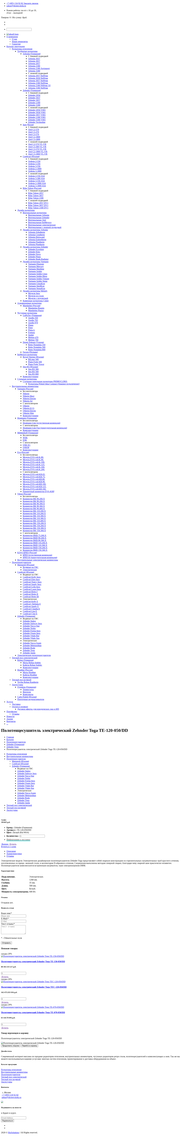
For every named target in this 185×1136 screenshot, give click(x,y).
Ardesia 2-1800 (34, 169)
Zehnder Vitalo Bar (31, 636)
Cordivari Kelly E (30, 601)
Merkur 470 (33, 337)
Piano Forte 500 (35, 362)
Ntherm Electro (29, 398)
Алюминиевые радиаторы (29, 303)
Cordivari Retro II (30, 594)
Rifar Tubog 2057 (35, 193)
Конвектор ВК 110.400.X (34, 521)
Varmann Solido (35, 271)
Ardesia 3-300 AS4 (36, 178)
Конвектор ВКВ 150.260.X (35, 548)
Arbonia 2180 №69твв (38, 83)
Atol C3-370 (33, 132)
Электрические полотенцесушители (34, 655)
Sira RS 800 (33, 374)
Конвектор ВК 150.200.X (34, 523)
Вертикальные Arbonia (38, 215)
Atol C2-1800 (34, 137)
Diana (30, 325)
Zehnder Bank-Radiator (38, 259)
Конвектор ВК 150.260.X (34, 526)
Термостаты (28, 689)
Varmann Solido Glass (37, 274)
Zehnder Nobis (29, 628)
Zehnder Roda (29, 648)
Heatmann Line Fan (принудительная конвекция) (45, 428)
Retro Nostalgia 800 (36, 349)
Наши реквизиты (20, 41)
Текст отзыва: (8, 924)
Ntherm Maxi (28, 396)
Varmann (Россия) (25, 389)
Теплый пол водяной (21, 680)
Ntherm (26, 393)
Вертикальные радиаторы (35, 213)
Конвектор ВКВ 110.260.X (35, 543)
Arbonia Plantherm (36, 244)
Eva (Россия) (23, 452)
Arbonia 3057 (34, 61)
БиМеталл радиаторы (27, 354)
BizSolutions (13, 1132)
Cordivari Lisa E (30, 611)
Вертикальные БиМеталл (39, 222)
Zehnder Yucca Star (31, 626)
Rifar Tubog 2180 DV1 (38, 208)
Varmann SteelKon (36, 286)
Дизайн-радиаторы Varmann (35, 261)
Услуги (10, 702)
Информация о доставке (18, 839)
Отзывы (15, 714)
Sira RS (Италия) (30, 367)
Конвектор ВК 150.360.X (34, 530)
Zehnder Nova (34, 254)
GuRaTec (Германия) (32, 315)
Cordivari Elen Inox (31, 579)
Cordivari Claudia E (31, 609)
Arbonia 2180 (34, 66)
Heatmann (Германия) (27, 418)
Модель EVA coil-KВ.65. (34, 474)
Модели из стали (36, 296)
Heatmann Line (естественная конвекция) (41, 423)
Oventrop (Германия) (26, 687)
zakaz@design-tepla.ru (16, 6)
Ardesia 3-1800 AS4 (37, 186)
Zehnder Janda (29, 653)
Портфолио (12, 711)
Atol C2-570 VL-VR (37, 144)
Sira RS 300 (33, 369)
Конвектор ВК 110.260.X (34, 513)
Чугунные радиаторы (27, 313)
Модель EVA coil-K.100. (34, 462)
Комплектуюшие (30, 667)
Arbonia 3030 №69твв (38, 78)
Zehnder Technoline (36, 122)
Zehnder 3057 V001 (37, 115)
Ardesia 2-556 (34, 161)
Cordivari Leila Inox (31, 587)
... (7, 724)
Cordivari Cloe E (30, 614)
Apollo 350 (33, 318)
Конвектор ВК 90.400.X (34, 508)
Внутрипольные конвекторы (25, 386)
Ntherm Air (28, 401)
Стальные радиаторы (27, 379)
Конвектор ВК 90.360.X (34, 506)
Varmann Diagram (36, 264)
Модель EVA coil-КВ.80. (34, 479)
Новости (10, 716)
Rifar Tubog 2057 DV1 (38, 203)
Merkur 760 (33, 340)
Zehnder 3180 (34, 105)
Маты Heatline (29, 672)
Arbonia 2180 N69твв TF (39, 85)
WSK (25, 437)
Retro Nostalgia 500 (36, 347)
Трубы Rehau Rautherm (27, 682)
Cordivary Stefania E (32, 604)
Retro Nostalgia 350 (36, 345)
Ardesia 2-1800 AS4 (37, 183)
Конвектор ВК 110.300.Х (34, 516)
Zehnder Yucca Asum (32, 643)
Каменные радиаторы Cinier (36, 301)
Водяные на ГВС (30, 567)
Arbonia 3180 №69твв (38, 88)
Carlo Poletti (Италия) (27, 697)
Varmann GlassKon (36, 283)
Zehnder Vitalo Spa (31, 638)
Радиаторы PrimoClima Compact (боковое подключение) (53, 384)
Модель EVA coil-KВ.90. (34, 482)
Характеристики (14, 853)
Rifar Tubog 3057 (35, 195)
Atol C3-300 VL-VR (37, 146)
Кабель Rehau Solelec (32, 665)
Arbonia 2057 (34, 63)
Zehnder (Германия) (32, 90)
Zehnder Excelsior (36, 249)
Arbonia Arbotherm (36, 232)
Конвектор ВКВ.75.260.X (34, 535)
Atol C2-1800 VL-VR (37, 151)
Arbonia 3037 (34, 58)
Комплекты (28, 694)
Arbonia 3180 (34, 71)
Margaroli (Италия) (25, 565)
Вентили (27, 692)
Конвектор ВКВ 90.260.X (34, 538)
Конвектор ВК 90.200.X (34, 499)
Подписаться (7, 1121)
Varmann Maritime (36, 269)
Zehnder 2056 (34, 95)
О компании (12, 36)
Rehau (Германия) (25, 660)
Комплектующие (30, 376)
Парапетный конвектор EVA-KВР (38, 491)
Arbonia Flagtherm (36, 242)
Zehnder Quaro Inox (31, 633)
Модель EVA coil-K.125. (34, 464)
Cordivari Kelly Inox (32, 577)
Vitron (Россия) (24, 494)
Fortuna (31, 332)
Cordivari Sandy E (31, 606)
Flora (30, 327)
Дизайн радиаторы (26, 210)
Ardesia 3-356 (34, 164)
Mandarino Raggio (36, 308)
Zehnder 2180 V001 (37, 117)
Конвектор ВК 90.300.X (34, 504)
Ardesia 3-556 (34, 166)
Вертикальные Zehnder (38, 217)
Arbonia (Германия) (31, 54)
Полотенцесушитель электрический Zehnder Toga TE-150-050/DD (33, 961)
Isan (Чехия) (28, 124)
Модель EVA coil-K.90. (33, 460)
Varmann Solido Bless (37, 276)
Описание (11, 851)
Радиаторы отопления (22, 49)
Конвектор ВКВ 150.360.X (35, 550)
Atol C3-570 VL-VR (37, 149)
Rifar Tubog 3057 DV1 (38, 205)
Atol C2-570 (33, 129)
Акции (10, 719)
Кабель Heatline (30, 675)
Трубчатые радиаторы (27, 51)
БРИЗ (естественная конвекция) (37, 555)
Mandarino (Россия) (31, 305)
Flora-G (31, 330)
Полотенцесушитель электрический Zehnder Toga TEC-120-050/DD (34, 987)
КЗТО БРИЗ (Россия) (27, 552)
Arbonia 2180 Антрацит (39, 68)
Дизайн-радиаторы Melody (35, 291)
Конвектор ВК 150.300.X (34, 528)
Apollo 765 (33, 320)
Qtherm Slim (28, 413)
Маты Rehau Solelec (32, 662)
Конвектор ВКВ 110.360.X (35, 545)
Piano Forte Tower (36, 364)
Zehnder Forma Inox (31, 631)
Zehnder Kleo (34, 252)
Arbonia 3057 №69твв (38, 80)
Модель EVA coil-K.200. (34, 469)
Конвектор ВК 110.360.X (34, 518)
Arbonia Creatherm (36, 235)
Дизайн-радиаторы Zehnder (35, 247)
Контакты (11, 721)
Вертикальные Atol (37, 220)
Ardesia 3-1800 (34, 171)
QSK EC (27, 445)
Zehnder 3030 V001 (37, 112)
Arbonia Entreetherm (37, 239)
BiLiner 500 (33, 359)
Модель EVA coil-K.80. (33, 457)
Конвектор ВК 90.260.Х (34, 501)
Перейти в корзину (29, 1046)
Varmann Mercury (36, 266)
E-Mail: (5, 918)
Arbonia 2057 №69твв (38, 76)
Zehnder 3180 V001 (37, 120)
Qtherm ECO (28, 408)
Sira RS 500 (33, 371)
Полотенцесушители (21, 562)
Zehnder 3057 (34, 100)
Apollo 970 (33, 323)
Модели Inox (34, 293)
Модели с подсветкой (38, 298)
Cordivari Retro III (31, 596)
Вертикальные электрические (42, 225)
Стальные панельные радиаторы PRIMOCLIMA (45, 381)
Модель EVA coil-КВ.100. (34, 484)
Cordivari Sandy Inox (32, 584)
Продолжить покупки (10, 1046)
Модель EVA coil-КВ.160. (34, 489)
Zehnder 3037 (34, 98)
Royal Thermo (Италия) (33, 357)
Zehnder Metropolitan (32, 645)
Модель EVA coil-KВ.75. (34, 477)
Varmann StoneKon (36, 288)
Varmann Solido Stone (37, 281)
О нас (14, 39)
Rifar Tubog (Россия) (32, 188)
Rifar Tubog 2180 (35, 198)
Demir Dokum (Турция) (33, 342)
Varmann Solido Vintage (38, 279)
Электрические (30, 570)
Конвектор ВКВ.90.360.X (34, 540)
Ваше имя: (6, 913)
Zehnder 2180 (34, 102)
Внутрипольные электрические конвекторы (37, 560)
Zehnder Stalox (29, 621)
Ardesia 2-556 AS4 (36, 176)
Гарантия (16, 44)
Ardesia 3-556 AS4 (36, 181)
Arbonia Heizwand (36, 237)
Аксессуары (17, 684)
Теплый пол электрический (24, 658)
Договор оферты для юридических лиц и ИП (38, 709)
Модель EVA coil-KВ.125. (34, 486)
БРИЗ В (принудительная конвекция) (40, 557)
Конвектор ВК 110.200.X (34, 511)
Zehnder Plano (34, 257)
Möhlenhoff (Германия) (27, 433)
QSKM (26, 447)
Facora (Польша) (30, 352)
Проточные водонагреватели (30, 699)
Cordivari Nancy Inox (32, 582)
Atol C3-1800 (34, 139)
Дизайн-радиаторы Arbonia (35, 230)
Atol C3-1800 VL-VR (37, 154)
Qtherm (26, 406)
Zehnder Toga (29, 650)
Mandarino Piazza (36, 310)
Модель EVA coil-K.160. (34, 467)
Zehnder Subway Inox (32, 623)
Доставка (16, 704)
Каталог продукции (16, 46)
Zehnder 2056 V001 (37, 110)
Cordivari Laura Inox (32, 589)
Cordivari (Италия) (31, 156)
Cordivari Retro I (30, 592)
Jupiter (31, 335)
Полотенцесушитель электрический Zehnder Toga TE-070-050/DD (33, 1012)
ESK (25, 440)
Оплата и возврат (20, 706)
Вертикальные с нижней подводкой (44, 227)
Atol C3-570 (33, 134)
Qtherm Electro (29, 411)
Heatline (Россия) (25, 670)
